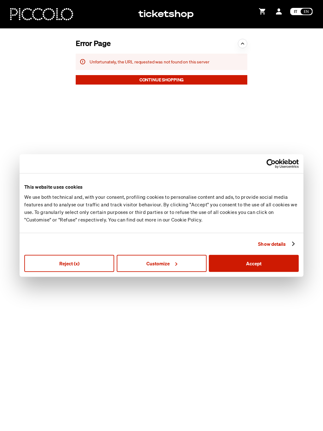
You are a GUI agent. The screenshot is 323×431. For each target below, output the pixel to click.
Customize (158, 263)
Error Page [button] (93, 43)
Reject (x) (69, 263)
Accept (253, 263)
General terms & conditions (288, 414)
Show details (272, 244)
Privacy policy (275, 421)
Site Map (270, 407)
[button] (161, 80)
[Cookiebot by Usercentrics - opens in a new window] (271, 163)
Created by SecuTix (281, 400)
